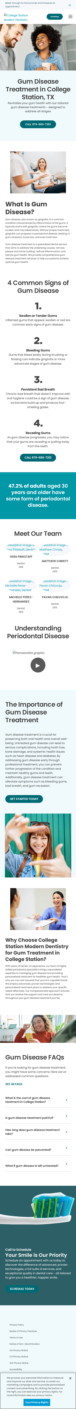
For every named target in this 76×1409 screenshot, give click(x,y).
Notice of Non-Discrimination (25, 1343)
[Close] (70, 1378)
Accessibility (16, 1369)
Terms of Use (16, 1337)
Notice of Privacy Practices (23, 1331)
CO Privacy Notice (19, 1356)
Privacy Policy (17, 1324)
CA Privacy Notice (19, 1350)
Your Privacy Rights (36, 1402)
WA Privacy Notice (19, 1362)
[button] (70, 16)
